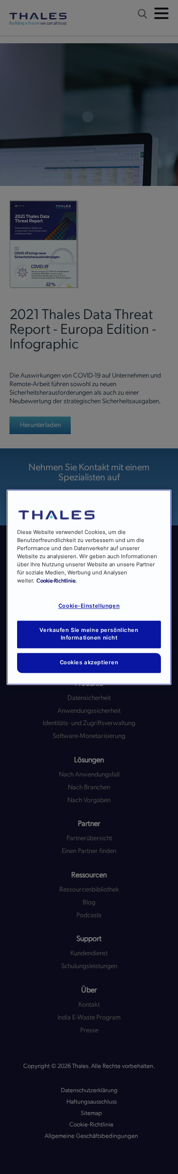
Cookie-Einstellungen (89, 605)
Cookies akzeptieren (89, 662)
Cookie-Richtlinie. (57, 581)
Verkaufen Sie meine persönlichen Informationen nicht (88, 634)
